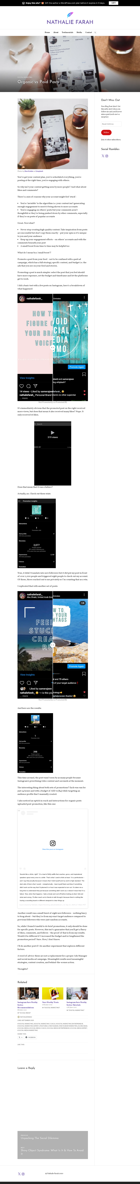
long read (83, 1026)
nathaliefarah (26, 1017)
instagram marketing (69, 1026)
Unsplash (39, 171)
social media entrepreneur (59, 1028)
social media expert (79, 1028)
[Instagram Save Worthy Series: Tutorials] (77, 993)
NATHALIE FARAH (70, 22)
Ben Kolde (29, 171)
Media (79, 32)
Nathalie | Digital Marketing (41, 905)
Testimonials (67, 32)
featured (44, 1026)
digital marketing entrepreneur (70, 1024)
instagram (54, 1026)
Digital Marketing (25, 77)
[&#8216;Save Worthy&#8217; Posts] (52, 993)
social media (24, 1028)
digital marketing (26, 1024)
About (55, 32)
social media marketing (28, 1030)
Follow (106, 132)
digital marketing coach (45, 1024)
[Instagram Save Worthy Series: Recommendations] (28, 993)
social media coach (38, 1028)
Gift (113, 3)
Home (47, 32)
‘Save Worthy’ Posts (50, 1002)
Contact (88, 32)
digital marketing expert (29, 1026)
